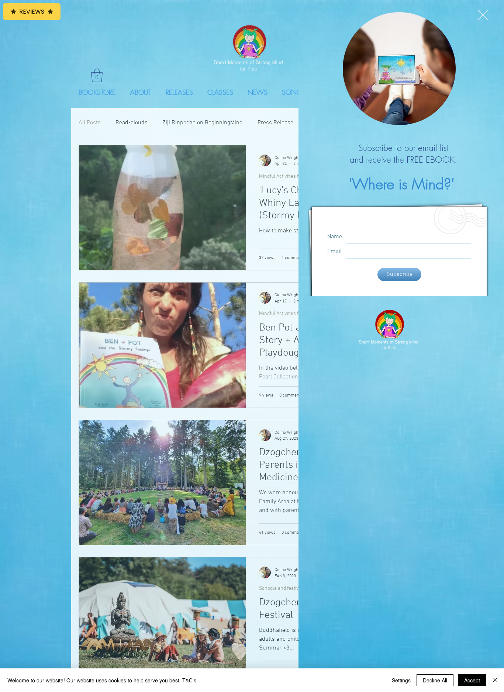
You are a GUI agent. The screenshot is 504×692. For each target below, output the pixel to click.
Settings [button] (401, 680)
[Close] (495, 680)
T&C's (189, 680)
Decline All (435, 680)
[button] (483, 15)
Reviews (31, 11)
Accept (472, 680)
